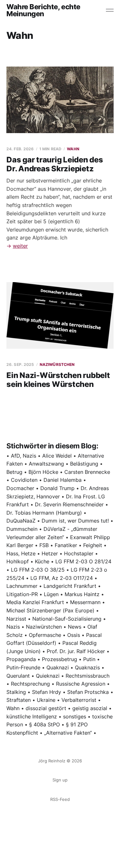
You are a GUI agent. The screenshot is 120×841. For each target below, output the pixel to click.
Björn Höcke (43, 472)
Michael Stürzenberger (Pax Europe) (50, 610)
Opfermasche (45, 635)
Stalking (16, 692)
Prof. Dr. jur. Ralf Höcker (76, 651)
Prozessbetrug (59, 659)
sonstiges (74, 716)
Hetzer (50, 553)
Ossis (73, 635)
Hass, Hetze (21, 553)
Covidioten (24, 480)
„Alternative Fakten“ (68, 733)
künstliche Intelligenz (31, 716)
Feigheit (92, 545)
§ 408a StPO (44, 724)
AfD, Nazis (23, 456)
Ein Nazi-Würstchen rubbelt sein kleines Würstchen (58, 380)
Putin (89, 659)
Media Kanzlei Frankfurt (35, 602)
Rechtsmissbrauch (87, 676)
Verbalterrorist (78, 700)
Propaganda (21, 659)
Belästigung (84, 463)
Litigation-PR (22, 594)
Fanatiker (66, 545)
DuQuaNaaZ (21, 520)
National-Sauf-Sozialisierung (66, 619)
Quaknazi (57, 667)
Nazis (13, 627)
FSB (44, 545)
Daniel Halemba (63, 480)
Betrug (14, 472)
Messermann (85, 602)
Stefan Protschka (88, 692)
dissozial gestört (46, 708)
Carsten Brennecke (87, 472)
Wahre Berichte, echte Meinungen (43, 10)
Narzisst (16, 619)
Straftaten (18, 700)
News (74, 627)
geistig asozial (89, 708)
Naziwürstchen (57, 364)
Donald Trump (57, 488)
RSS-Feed (60, 799)
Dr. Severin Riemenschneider (69, 504)
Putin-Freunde (23, 667)
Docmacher (20, 488)
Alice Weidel (57, 456)
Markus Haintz (82, 594)
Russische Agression (80, 684)
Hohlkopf (17, 561)
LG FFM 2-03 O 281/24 (83, 561)
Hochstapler (78, 553)
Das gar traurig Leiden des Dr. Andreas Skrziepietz (54, 164)
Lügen (51, 594)
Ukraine (46, 700)
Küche (42, 561)
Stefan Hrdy (46, 692)
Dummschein (21, 529)
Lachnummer (21, 586)
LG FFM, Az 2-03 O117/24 (61, 578)
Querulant (18, 676)
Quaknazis (87, 667)
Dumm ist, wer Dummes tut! (75, 520)
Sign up (60, 779)
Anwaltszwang (46, 463)
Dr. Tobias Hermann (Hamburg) (44, 513)
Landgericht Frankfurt (70, 586)
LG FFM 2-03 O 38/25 (38, 570)
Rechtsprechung (30, 684)
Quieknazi (48, 676)
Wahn (73, 148)
